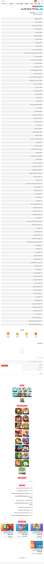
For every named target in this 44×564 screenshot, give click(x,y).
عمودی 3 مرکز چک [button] (37, 194)
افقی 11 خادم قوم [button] (38, 128)
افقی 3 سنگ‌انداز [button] (38, 42)
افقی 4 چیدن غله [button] (38, 56)
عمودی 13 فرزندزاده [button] (37, 300)
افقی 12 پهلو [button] (38, 142)
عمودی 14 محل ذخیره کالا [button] (36, 317)
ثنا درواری (31, 513)
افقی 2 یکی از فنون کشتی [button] (36, 25)
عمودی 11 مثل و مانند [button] (37, 279)
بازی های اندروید (40, 6)
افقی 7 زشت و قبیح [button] (37, 84)
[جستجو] (4, 1)
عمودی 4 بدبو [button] (38, 200)
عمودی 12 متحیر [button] (38, 297)
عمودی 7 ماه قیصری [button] (37, 235)
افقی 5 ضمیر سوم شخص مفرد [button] (35, 60)
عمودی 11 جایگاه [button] (38, 283)
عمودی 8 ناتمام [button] (38, 245)
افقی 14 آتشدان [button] (38, 159)
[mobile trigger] (42, 1)
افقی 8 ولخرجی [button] (38, 97)
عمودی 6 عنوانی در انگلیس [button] (36, 224)
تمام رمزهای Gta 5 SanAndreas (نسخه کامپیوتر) (20, 515)
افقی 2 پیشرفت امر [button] (37, 29)
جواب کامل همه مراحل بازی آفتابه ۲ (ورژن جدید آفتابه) (20, 493)
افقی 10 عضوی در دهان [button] (37, 115)
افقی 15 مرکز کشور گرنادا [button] (36, 169)
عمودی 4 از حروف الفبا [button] (37, 211)
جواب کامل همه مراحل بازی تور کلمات (23, 533)
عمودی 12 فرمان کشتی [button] (37, 293)
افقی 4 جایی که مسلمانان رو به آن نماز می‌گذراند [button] (32, 53)
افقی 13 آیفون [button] (38, 152)
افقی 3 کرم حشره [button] (38, 39)
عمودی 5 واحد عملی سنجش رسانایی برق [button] (34, 221)
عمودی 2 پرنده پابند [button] (37, 187)
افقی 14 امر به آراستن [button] (37, 163)
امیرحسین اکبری (39, 536)
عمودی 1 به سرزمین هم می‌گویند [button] (35, 173)
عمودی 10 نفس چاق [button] (37, 273)
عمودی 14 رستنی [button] (38, 314)
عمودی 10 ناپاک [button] (38, 269)
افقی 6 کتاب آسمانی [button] (37, 73)
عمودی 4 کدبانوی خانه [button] (37, 207)
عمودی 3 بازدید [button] (38, 197)
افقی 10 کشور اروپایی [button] (37, 118)
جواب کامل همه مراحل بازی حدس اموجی (21, 513)
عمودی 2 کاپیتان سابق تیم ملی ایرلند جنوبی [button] (33, 183)
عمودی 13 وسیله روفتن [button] (37, 307)
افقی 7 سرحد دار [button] (38, 87)
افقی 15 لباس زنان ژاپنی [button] (37, 166)
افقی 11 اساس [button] (38, 125)
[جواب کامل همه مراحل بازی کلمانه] (36, 544)
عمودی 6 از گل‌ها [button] (38, 231)
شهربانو (6, 530)
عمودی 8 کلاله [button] (38, 249)
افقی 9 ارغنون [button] (38, 101)
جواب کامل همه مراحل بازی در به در (22, 490)
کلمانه (35, 548)
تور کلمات (20, 530)
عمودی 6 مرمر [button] (38, 228)
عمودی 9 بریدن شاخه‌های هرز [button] (36, 262)
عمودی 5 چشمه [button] (38, 218)
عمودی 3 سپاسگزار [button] (37, 190)
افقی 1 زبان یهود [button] (38, 22)
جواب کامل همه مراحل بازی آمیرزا (23, 510)
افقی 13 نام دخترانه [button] (37, 145)
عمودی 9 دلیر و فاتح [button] (37, 259)
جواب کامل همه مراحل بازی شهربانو (8, 533)
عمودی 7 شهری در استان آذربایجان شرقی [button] (34, 242)
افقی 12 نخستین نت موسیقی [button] (36, 139)
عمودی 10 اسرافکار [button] (37, 266)
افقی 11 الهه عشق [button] (38, 121)
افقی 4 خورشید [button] (38, 46)
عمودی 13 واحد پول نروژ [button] (36, 303)
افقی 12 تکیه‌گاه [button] (38, 135)
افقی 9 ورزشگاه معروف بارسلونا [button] (35, 104)
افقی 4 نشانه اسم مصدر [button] (37, 49)
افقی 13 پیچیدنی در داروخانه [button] (36, 149)
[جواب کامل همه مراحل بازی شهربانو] (7, 527)
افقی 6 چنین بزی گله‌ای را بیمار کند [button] (35, 77)
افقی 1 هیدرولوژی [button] (38, 18)
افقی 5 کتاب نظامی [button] (37, 66)
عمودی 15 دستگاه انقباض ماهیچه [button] (35, 321)
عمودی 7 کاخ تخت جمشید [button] (36, 238)
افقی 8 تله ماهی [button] (38, 94)
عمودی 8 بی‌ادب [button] (38, 252)
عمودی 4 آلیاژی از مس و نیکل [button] (36, 204)
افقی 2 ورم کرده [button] (38, 32)
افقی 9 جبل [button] (39, 108)
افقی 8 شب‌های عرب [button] (37, 90)
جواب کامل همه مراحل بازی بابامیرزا (37, 533)
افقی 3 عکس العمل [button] (37, 36)
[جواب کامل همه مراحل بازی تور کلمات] (22, 527)
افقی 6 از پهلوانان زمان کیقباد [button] (36, 70)
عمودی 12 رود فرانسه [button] (37, 290)
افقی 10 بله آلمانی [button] (38, 111)
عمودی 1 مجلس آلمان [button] (37, 176)
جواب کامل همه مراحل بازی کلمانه (37, 550)
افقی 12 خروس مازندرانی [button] (36, 132)
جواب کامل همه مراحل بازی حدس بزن (22, 488)
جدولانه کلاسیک (35, 6)
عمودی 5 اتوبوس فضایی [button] (36, 214)
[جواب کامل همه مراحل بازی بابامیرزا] (36, 527)
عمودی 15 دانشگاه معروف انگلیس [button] (35, 324)
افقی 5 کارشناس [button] (38, 63)
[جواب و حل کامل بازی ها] (37, 1)
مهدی (31, 510)
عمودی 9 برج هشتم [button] (37, 255)
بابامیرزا (41, 530)
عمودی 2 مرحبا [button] (38, 180)
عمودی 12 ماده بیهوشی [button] (37, 286)
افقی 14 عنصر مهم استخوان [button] (36, 156)
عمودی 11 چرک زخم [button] (37, 276)
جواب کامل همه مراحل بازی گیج (24, 507)
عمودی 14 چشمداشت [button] (37, 310)
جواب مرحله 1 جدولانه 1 (20, 500)
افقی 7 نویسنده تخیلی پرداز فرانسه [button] (35, 80)
